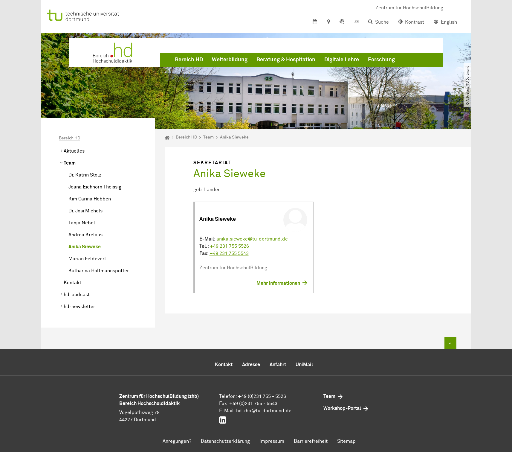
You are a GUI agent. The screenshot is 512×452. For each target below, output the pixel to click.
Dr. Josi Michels (85, 211)
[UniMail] (356, 22)
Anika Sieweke (84, 246)
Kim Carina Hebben (89, 199)
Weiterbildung (229, 60)
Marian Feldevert (87, 258)
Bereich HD (189, 60)
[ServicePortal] (342, 22)
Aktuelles (74, 151)
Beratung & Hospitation (285, 60)
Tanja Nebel (81, 222)
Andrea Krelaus (85, 234)
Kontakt (72, 282)
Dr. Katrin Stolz (84, 175)
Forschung (381, 60)
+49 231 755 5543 (229, 253)
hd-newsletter (79, 306)
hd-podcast (77, 294)
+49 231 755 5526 (229, 246)
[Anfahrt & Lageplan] (328, 22)
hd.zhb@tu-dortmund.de (263, 410)
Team (70, 163)
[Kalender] (315, 22)
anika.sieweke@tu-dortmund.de (252, 239)
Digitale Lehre (341, 60)
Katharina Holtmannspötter (98, 270)
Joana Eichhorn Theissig (94, 187)
